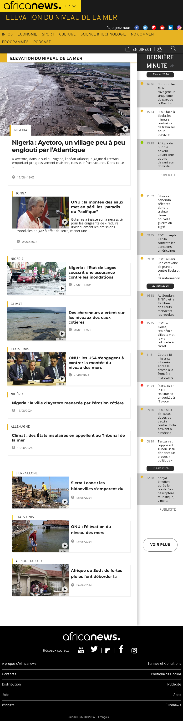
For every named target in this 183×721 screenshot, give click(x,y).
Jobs (5, 695)
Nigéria (17, 259)
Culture (67, 34)
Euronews (173, 705)
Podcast (42, 42)
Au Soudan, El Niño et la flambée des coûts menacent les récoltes (166, 305)
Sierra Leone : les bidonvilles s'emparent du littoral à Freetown (97, 487)
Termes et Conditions (164, 664)
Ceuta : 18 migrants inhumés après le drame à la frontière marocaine (165, 366)
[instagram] (134, 650)
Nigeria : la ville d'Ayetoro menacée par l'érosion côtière (68, 403)
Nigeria (20, 130)
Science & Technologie (103, 34)
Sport (48, 34)
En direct (142, 50)
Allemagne (20, 427)
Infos (7, 34)
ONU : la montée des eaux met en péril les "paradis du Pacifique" (97, 207)
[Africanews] (30, 5)
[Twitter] (95, 650)
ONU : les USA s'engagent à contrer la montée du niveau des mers (96, 363)
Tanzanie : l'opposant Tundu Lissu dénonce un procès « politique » (166, 450)
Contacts (9, 674)
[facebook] (121, 650)
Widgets (8, 705)
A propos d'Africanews (19, 664)
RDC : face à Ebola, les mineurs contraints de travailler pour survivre (166, 123)
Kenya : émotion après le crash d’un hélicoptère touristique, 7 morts (166, 489)
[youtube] (81, 650)
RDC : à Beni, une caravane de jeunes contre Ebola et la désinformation (169, 268)
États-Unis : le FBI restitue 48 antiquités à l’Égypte (166, 393)
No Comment (143, 34)
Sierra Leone (26, 473)
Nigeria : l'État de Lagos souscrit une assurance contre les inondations (92, 272)
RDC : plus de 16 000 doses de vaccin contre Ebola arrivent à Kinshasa (167, 421)
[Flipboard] (108, 650)
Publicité (174, 684)
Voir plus (160, 545)
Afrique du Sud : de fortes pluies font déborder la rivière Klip (96, 574)
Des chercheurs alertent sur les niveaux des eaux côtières (97, 317)
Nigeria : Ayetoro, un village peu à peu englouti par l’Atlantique (68, 146)
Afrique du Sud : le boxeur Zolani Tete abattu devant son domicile (166, 154)
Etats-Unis (20, 349)
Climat (16, 304)
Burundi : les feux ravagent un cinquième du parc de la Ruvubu (167, 93)
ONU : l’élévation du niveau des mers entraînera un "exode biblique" (92, 530)
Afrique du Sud (28, 561)
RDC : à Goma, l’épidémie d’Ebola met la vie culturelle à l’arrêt (166, 334)
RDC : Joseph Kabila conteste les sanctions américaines (167, 242)
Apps (177, 695)
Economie (27, 34)
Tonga (20, 193)
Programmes (15, 42)
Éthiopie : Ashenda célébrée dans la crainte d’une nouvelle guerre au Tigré (165, 211)
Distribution (11, 684)
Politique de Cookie (166, 674)
